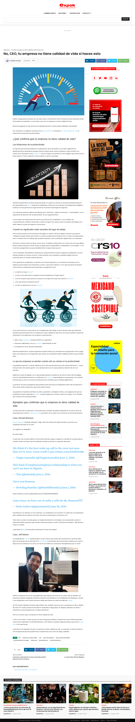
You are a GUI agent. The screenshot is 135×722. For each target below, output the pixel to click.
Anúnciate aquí (95, 720)
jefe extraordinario (48, 637)
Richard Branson (18, 422)
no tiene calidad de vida (69, 131)
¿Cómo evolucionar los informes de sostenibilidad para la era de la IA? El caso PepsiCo (99, 431)
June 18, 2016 (58, 506)
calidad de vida (34, 413)
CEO (19, 637)
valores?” (39, 285)
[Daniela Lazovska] (7, 60)
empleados (26, 340)
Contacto (102, 720)
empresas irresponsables (29, 637)
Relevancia (34, 640)
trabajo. (70, 600)
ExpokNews (7, 713)
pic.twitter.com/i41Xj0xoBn (67, 451)
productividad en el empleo (21, 640)
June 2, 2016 (67, 457)
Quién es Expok (85, 720)
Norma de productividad (63, 637)
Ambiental (94, 389)
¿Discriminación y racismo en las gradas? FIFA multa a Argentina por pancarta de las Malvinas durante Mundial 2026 (98, 411)
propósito (38, 343)
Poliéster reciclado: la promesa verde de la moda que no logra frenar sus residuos (98, 393)
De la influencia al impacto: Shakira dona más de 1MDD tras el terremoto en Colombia (97, 471)
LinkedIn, (27, 539)
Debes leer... (7, 50)
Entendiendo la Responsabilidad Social (97, 424)
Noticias (93, 404)
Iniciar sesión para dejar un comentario (25, 669)
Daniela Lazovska (16, 60)
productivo (37, 154)
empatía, (49, 377)
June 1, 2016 (43, 474)
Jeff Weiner (43, 541)
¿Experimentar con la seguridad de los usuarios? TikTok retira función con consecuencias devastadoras (50, 709)
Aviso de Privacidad (112, 720)
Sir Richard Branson (55, 640)
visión (29, 205)
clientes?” (70, 279)
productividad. (47, 131)
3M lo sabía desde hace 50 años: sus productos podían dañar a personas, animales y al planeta (97, 487)
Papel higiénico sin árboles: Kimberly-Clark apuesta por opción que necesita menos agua (83, 709)
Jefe (40, 637)
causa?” (30, 272)
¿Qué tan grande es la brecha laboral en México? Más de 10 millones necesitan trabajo (97, 455)
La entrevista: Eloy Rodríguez (74, 657)
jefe (23, 529)
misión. (37, 394)
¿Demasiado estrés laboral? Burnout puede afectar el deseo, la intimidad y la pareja (116, 709)
